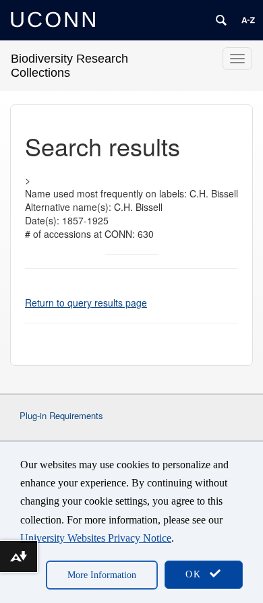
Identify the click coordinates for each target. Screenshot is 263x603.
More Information (101, 575)
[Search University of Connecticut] (221, 20)
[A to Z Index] (248, 20)
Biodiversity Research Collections (69, 66)
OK (195, 574)
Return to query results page (86, 302)
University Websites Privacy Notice (95, 538)
